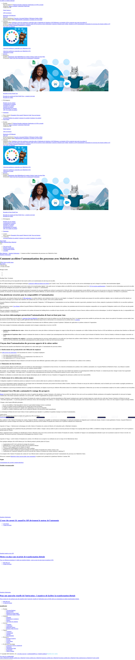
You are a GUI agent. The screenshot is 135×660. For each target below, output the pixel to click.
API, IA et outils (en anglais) (10, 110)
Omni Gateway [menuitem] (7, 10)
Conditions (44, 653)
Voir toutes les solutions (12, 621)
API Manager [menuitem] (12, 15)
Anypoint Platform (10, 610)
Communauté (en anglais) (9, 104)
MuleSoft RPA (10, 611)
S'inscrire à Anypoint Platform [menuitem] (21, 18)
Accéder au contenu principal (7, 0)
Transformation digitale (9, 249)
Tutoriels (8, 634)
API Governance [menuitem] (7, 12)
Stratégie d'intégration (5, 254)
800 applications (27, 298)
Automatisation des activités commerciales (10, 462)
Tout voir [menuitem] (5, 17)
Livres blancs (9, 641)
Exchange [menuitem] (14, 6)
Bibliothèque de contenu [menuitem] (24, 56)
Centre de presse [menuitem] (38, 56)
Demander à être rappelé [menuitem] (17, 115)
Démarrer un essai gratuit (12, 613)
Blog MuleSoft (12, 242)
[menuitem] (69, 11)
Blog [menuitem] (43, 56)
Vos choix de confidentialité (7, 656)
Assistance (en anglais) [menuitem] (35, 118)
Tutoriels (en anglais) (8, 107)
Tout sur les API (7, 246)
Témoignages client (11, 648)
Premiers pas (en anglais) (9, 103)
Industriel (8, 617)
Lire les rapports (4, 417)
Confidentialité (30, 653)
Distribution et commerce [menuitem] (24, 25)
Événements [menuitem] (36, 58)
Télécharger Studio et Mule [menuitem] (35, 18)
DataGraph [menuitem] (26, 6)
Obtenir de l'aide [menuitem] (27, 115)
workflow (77, 319)
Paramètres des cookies (52, 653)
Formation (8, 624)
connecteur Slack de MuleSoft (29, 318)
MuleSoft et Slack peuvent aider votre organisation (23, 456)
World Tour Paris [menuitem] (13, 58)
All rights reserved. (22, 653)
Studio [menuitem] (10, 6)
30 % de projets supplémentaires (97, 286)
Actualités (5, 250)
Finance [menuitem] (11, 25)
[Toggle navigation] (1, 244)
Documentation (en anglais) (10, 108)
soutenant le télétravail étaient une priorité (38, 283)
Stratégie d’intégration (8, 248)
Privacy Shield (37, 653)
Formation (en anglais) (8, 105)
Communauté (9, 633)
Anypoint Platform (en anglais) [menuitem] (11, 118)
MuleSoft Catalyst (10, 627)
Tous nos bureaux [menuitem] (36, 115)
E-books (8, 640)
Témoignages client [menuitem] (12, 56)
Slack (22, 462)
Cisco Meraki (16, 306)
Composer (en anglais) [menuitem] (24, 118)
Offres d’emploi (10, 651)
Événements (9, 649)
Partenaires (6, 112)
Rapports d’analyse (11, 638)
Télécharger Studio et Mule (13, 614)
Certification (9, 626)
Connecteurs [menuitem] (21, 6)
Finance (8, 620)
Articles (8, 642)
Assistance (8, 631)
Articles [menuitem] (32, 56)
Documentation (10, 635)
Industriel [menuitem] (15, 25)
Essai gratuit (6, 119)
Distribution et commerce (12, 619)
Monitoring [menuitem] (6, 15)
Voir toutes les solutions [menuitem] (9, 26)
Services (5, 54)
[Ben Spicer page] (7, 262)
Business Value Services (12, 628)
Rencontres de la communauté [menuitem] (25, 58)
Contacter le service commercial (14, 645)
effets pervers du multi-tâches (9, 352)
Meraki (2, 394)
